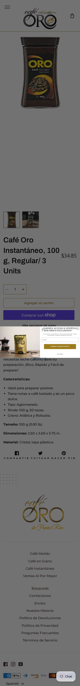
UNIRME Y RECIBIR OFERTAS (60, 346)
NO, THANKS (60, 353)
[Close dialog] (77, 328)
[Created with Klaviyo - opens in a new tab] (40, 359)
